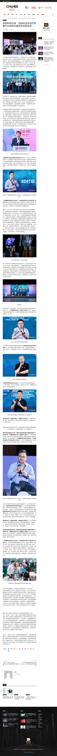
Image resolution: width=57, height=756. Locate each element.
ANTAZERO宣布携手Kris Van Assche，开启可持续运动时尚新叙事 (28, 664)
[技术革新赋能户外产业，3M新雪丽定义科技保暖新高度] (8, 691)
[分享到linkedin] (8, 650)
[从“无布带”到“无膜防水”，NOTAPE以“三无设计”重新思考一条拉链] (40, 53)
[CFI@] (4, 29)
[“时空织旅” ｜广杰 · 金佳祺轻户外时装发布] (5, 724)
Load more (46, 64)
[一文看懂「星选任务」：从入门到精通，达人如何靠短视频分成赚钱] (31, 691)
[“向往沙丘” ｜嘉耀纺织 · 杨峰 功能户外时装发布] (5, 720)
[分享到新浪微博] (22, 648)
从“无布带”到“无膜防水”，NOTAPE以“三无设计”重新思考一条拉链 (49, 53)
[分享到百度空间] (19, 648)
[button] (52, 14)
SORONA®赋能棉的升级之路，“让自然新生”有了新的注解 (31, 715)
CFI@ (7, 29)
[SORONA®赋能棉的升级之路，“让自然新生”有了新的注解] (23, 715)
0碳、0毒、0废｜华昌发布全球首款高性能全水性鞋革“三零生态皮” (19, 698)
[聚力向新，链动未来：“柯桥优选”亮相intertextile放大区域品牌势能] (40, 48)
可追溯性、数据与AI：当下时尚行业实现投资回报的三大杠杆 (31, 727)
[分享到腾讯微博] (25, 648)
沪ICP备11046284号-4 (28, 752)
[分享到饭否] (33, 648)
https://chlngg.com (17, 674)
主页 (3, 18)
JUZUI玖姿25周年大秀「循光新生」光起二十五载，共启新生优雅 (31, 721)
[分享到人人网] (8, 648)
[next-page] (6, 702)
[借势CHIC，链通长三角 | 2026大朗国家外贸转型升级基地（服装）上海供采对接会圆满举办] (40, 58)
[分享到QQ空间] (14, 648)
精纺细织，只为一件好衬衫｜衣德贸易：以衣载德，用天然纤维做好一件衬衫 (49, 42)
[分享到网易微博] (28, 648)
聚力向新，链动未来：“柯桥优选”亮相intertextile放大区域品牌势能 (49, 48)
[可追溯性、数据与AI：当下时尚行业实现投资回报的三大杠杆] (23, 727)
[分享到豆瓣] (11, 648)
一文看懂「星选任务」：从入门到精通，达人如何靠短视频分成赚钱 (31, 698)
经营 (6, 18)
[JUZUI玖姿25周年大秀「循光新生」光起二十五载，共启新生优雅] (23, 721)
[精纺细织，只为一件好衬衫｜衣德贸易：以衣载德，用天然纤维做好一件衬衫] (40, 42)
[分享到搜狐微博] (30, 648)
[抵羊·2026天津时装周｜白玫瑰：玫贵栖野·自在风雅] (5, 715)
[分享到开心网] (16, 648)
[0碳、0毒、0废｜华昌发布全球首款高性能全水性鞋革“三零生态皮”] (19, 691)
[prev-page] (4, 702)
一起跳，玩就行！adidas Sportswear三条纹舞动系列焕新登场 (11, 664)
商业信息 (9, 18)
